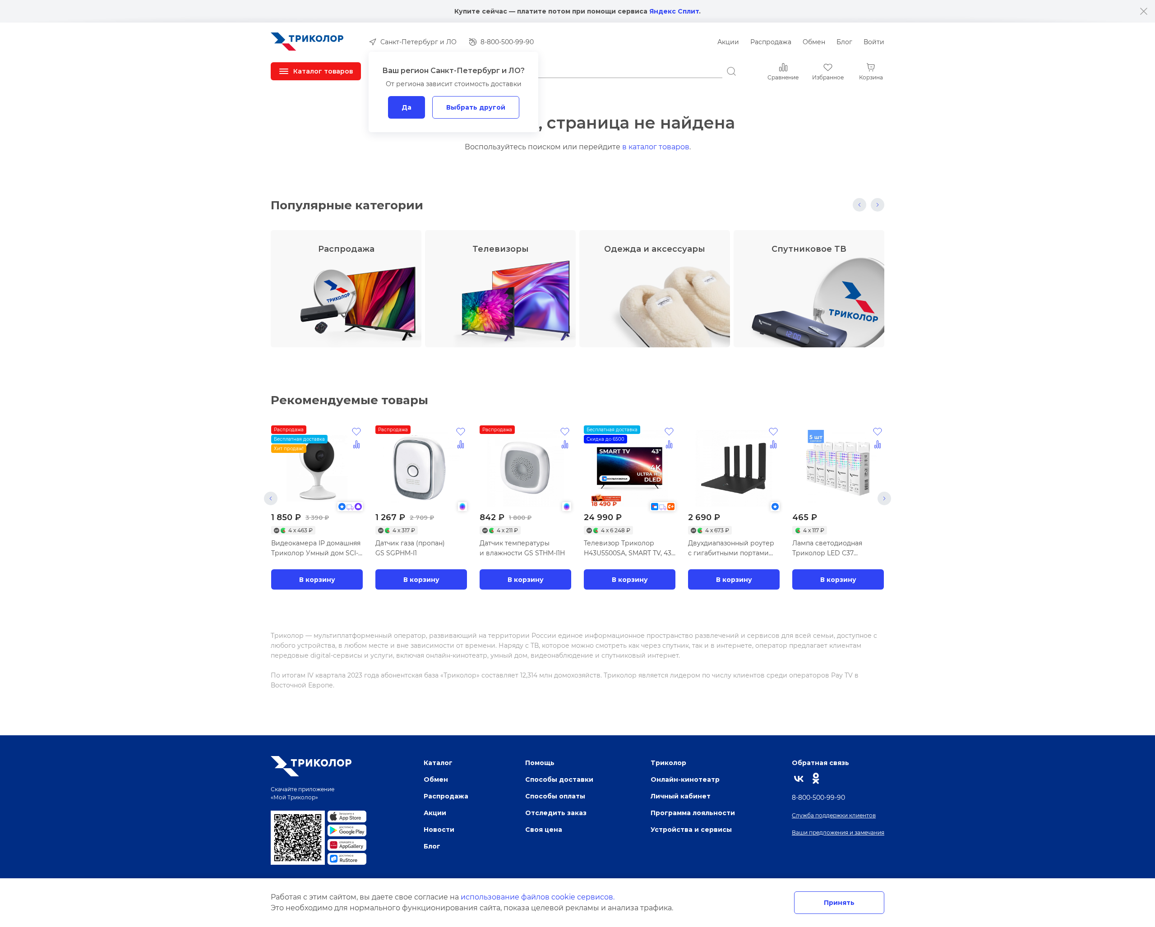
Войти (874, 42)
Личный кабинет (681, 796)
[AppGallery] (347, 845)
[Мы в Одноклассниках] (815, 778)
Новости (439, 829)
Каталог (438, 762)
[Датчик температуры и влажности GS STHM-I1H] (525, 468)
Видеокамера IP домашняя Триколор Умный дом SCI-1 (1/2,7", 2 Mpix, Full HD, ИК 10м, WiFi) (315, 548)
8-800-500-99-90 (818, 797)
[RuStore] (347, 859)
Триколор (668, 762)
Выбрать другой (475, 107)
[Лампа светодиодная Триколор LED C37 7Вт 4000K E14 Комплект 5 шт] (838, 468)
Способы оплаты (555, 796)
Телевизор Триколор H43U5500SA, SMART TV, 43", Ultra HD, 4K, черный (629, 548)
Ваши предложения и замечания (838, 832)
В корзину (317, 579)
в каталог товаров (655, 147)
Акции (728, 42)
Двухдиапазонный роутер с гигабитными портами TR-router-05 (731, 548)
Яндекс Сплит (674, 11)
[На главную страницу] (307, 41)
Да (406, 107)
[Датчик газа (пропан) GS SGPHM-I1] (421, 468)
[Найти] (731, 71)
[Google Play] (347, 830)
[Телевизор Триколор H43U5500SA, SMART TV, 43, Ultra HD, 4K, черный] (629, 468)
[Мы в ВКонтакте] (799, 778)
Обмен (814, 42)
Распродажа (770, 42)
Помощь (539, 762)
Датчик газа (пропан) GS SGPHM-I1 (410, 548)
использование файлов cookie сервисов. (537, 897)
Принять (839, 902)
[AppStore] (347, 816)
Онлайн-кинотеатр (685, 779)
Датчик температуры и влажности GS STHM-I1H (522, 548)
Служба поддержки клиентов (834, 815)
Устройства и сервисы (691, 829)
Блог (844, 42)
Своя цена (543, 829)
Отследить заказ (556, 812)
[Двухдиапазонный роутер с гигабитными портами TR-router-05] (734, 468)
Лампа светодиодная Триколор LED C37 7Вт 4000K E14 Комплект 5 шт (832, 548)
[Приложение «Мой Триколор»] (298, 838)
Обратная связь (820, 762)
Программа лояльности (693, 812)
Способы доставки (559, 779)
